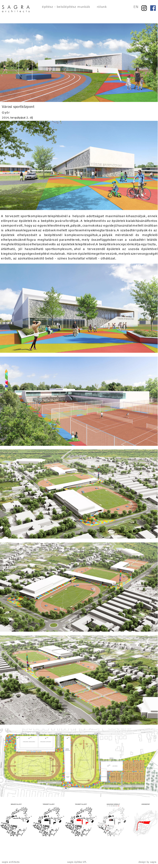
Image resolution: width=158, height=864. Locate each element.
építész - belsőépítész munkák (66, 6)
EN (136, 7)
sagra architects (10, 862)
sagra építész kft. (77, 862)
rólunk (102, 6)
